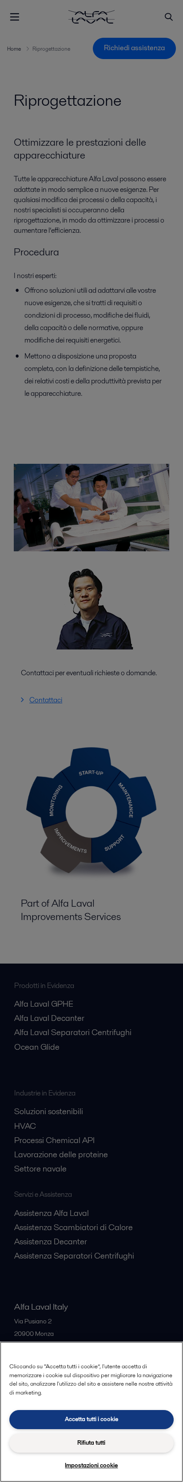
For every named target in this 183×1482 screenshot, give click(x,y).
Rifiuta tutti (91, 1442)
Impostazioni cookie (91, 1465)
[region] (91, 1412)
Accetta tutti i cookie (91, 1419)
